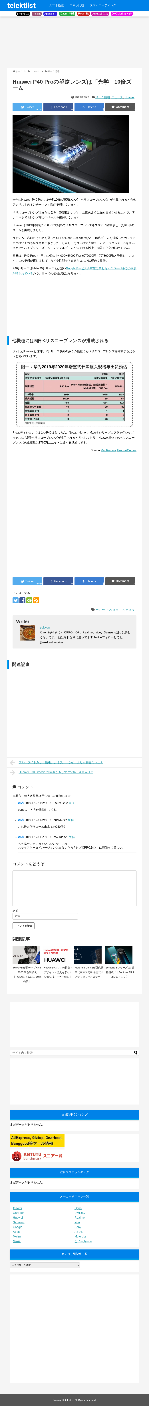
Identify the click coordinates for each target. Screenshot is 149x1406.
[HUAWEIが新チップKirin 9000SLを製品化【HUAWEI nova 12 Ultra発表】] (27, 955)
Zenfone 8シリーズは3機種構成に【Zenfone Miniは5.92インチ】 (120, 972)
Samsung (19, 1222)
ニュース (117, 97)
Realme (79, 1217)
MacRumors (108, 450)
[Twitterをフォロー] (16, 600)
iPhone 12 (23, 13)
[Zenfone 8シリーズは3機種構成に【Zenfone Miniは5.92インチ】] (119, 955)
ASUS (78, 1231)
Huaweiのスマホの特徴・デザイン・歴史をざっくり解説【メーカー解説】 (58, 972)
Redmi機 (83, 13)
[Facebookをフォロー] (22, 600)
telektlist (21, 5)
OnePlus (18, 1212)
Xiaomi (17, 1208)
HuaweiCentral (126, 450)
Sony (77, 1227)
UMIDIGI (80, 1212)
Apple (17, 1231)
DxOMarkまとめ (122, 13)
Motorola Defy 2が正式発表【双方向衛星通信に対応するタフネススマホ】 (89, 972)
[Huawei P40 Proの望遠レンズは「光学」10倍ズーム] (89, 107)
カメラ (130, 609)
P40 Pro (100, 609)
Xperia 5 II (50, 13)
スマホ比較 (77, 5)
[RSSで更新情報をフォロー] (36, 600)
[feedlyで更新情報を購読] (29, 600)
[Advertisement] (34, 42)
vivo (77, 1222)
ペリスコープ (115, 609)
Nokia (17, 1241)
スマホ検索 (56, 5)
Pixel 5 (37, 13)
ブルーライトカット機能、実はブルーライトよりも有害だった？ (61, 762)
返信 (71, 802)
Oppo (78, 1208)
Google (17, 1227)
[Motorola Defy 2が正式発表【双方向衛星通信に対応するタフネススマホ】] (88, 955)
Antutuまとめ (100, 13)
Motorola (80, 1236)
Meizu (17, 1236)
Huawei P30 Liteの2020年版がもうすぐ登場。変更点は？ (56, 772)
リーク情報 (102, 97)
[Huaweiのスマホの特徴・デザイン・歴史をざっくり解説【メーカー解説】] (58, 955)
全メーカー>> (83, 1241)
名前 (15, 910)
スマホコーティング (103, 5)
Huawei (129, 97)
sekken (45, 627)
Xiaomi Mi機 (67, 13)
